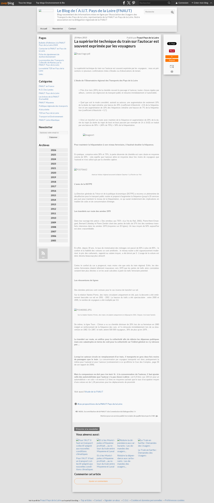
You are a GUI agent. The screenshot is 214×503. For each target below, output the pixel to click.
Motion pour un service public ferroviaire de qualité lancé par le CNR (127, 416)
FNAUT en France (46, 86)
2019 (53, 177)
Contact (72, 28)
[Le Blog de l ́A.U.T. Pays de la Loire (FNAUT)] (46, 16)
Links (41, 74)
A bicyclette (44, 109)
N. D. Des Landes (46, 90)
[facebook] (124, 3)
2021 (53, 168)
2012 (53, 209)
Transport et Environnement (51, 116)
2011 (53, 213)
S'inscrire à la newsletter (87, 429)
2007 (53, 231)
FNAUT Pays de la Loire (49, 93)
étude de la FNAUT (94, 391)
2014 (53, 199)
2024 (53, 159)
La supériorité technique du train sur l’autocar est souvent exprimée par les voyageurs (116, 43)
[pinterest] (133, 3)
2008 (53, 227)
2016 (53, 190)
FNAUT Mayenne (46, 102)
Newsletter (58, 28)
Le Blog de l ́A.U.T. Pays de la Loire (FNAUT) (94, 10)
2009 (53, 222)
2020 (53, 172)
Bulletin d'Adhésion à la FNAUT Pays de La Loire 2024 (52, 44)
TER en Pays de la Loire (49, 113)
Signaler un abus (112, 500)
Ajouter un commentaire (98, 481)
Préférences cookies (174, 500)
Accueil (43, 28)
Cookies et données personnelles (146, 500)
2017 (53, 186)
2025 (53, 154)
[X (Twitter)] (129, 3)
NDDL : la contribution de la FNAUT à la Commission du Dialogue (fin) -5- (107, 411)
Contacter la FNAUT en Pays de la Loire (52, 49)
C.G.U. (126, 500)
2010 (53, 218)
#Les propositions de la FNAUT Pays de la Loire (100, 404)
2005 (53, 240)
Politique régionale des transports (53, 106)
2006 (53, 236)
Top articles (86, 500)
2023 (53, 163)
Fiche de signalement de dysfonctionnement (49, 55)
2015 (53, 195)
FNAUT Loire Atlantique (49, 120)
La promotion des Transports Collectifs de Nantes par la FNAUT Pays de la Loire (51, 62)
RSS (43, 257)
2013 (53, 204)
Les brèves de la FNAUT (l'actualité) (49, 98)
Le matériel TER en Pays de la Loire (51, 69)
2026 (53, 150)
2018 (53, 181)
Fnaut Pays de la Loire (50, 500)
